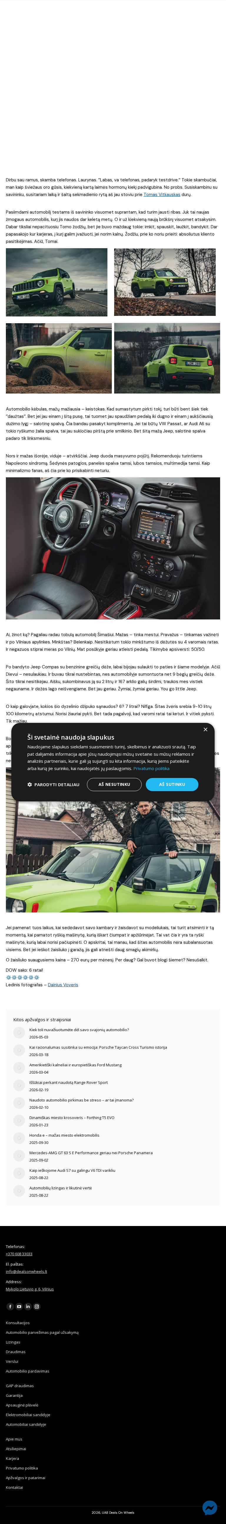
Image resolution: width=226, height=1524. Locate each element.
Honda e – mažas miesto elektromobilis (64, 1135)
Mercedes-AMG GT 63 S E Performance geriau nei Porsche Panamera (91, 1152)
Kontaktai (14, 1487)
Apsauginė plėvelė (22, 1405)
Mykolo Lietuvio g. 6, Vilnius (30, 1289)
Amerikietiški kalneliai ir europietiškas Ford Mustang (75, 1064)
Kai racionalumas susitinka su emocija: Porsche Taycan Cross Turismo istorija (98, 1047)
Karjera (12, 1458)
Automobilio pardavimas (27, 1371)
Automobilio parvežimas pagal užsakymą (42, 1332)
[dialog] (113, 762)
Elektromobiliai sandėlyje (28, 1414)
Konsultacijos (18, 1322)
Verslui (12, 1361)
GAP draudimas (20, 1385)
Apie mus (14, 1439)
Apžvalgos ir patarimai (25, 1477)
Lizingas (13, 1342)
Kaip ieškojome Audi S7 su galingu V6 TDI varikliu (72, 1170)
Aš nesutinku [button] (114, 784)
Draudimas (16, 1351)
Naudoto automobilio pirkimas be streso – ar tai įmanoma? (81, 1100)
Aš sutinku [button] (172, 784)
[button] (53, 784)
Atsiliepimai (16, 1448)
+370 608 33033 (19, 1253)
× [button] (205, 729)
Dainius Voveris (63, 985)
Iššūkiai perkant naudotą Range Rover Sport (68, 1082)
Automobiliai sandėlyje (26, 1424)
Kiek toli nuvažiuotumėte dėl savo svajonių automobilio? (79, 1029)
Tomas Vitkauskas (162, 194)
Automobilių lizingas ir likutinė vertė (60, 1188)
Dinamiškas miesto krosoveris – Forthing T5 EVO (71, 1117)
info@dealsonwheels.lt (26, 1271)
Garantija (14, 1395)
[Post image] (19, 1032)
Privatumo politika (22, 1468)
